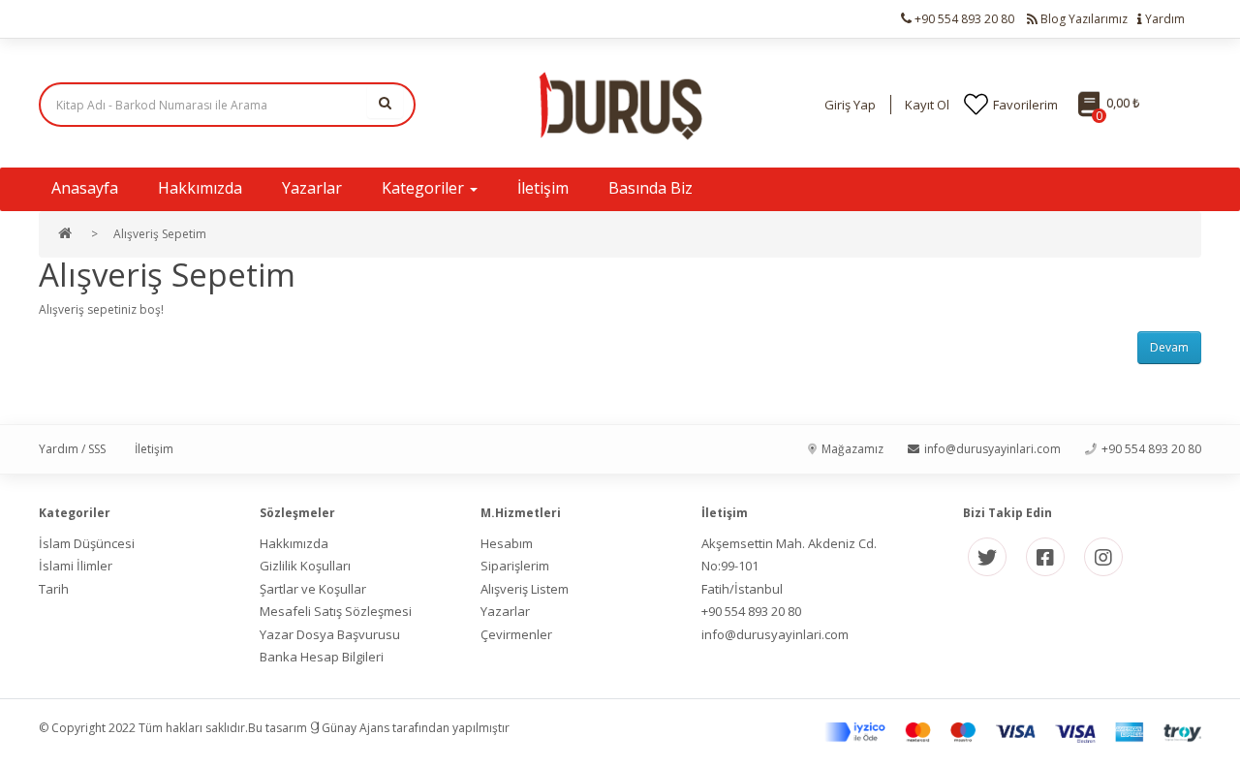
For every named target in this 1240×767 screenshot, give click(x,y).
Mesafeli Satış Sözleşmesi (336, 611)
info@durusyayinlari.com (775, 634)
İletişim (154, 449)
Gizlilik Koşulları (305, 565)
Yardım (1163, 19)
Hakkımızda (294, 543)
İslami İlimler (75, 565)
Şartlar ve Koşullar (313, 589)
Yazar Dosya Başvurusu (330, 634)
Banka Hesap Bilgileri (322, 656)
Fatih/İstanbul (742, 589)
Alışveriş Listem (524, 589)
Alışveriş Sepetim (159, 234)
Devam (1169, 347)
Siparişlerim (514, 565)
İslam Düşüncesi (87, 543)
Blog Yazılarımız (1083, 19)
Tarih (54, 589)
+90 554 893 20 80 (751, 611)
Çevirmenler (516, 634)
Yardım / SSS (72, 449)
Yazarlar (505, 611)
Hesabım (506, 543)
